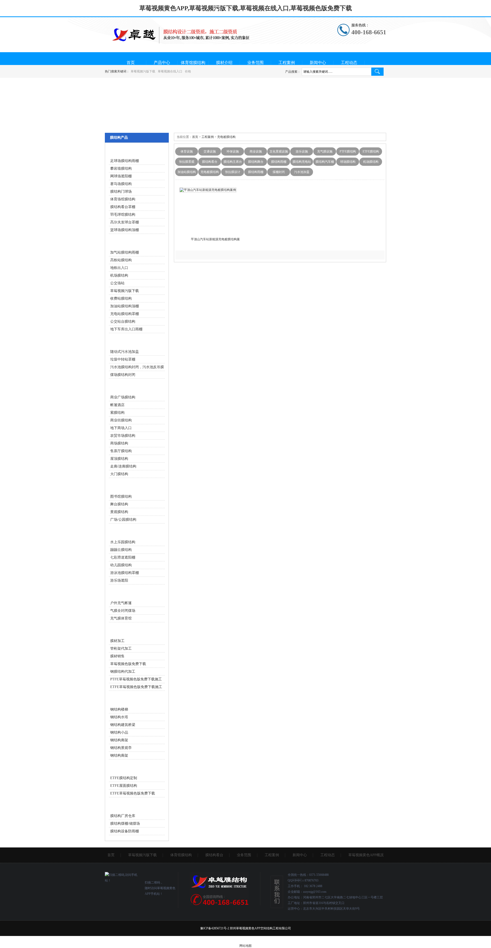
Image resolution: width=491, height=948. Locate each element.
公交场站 (117, 283)
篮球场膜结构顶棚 (124, 230)
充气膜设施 (324, 151)
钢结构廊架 (119, 740)
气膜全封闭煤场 (122, 611)
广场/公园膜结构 (123, 519)
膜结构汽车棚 (325, 162)
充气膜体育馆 (121, 618)
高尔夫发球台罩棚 (124, 222)
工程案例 (286, 62)
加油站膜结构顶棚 (124, 306)
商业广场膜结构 (122, 397)
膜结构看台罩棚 (122, 207)
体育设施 (187, 151)
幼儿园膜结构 (121, 565)
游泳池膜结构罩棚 (124, 573)
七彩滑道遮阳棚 (122, 557)
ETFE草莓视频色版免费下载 (132, 793)
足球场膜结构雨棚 (124, 161)
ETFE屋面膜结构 (123, 786)
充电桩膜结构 (226, 137)
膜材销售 (117, 656)
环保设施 (233, 151)
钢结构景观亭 (121, 748)
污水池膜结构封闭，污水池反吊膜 (137, 367)
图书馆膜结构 (121, 496)
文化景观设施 (279, 151)
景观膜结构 (119, 512)
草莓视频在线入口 (170, 71)
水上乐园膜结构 (122, 542)
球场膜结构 (347, 162)
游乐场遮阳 (119, 580)
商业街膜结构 (121, 420)
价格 (188, 71)
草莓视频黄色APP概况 (366, 855)
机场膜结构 (370, 162)
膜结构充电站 (302, 162)
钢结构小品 (119, 732)
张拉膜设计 (232, 172)
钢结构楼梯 (119, 709)
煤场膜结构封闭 (122, 375)
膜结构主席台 (233, 162)
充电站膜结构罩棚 (124, 314)
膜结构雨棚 (278, 162)
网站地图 (245, 945)
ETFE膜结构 (371, 151)
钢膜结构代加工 (122, 671)
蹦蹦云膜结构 (121, 550)
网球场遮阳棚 (121, 176)
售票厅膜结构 (121, 451)
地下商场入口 (121, 428)
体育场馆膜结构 (122, 199)
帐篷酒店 (117, 405)
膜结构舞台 (255, 162)
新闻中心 (318, 62)
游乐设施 (302, 151)
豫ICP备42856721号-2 (214, 928)
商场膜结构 (119, 443)
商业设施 (256, 151)
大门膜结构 (119, 474)
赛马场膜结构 (121, 184)
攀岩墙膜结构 (121, 168)
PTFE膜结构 (348, 151)
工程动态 (349, 62)
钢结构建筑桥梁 (122, 725)
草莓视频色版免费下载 (128, 664)
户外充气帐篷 (121, 603)
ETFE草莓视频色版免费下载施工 (136, 687)
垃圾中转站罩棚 (122, 359)
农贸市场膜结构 (122, 436)
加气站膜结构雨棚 (124, 252)
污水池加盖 (301, 172)
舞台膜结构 (119, 504)
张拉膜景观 (186, 162)
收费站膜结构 (121, 298)
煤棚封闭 (279, 172)
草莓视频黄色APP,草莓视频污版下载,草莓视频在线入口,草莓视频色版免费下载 (245, 8)
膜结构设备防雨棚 (124, 831)
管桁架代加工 (121, 648)
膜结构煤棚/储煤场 (125, 823)
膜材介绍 (224, 62)
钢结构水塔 (119, 717)
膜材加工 (117, 641)
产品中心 (162, 62)
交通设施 (210, 151)
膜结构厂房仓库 (122, 816)
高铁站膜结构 (121, 260)
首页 (131, 62)
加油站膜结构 (186, 172)
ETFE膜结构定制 (123, 778)
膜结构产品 (119, 137)
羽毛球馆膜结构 (122, 214)
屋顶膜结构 (119, 459)
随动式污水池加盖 (124, 352)
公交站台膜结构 (122, 321)
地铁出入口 (119, 268)
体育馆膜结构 (193, 62)
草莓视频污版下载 (143, 71)
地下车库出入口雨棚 (126, 329)
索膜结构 (117, 413)
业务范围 (255, 62)
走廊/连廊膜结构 (123, 466)
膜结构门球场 (121, 191)
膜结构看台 (209, 162)
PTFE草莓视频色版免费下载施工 (136, 679)
